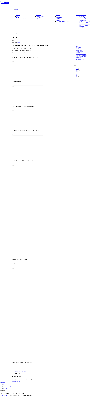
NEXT (24, 371)
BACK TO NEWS (19, 371)
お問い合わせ (59, 17)
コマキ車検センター (83, 27)
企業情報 (58, 18)
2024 (77, 70)
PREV (14, 371)
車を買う (18, 15)
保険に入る (38, 18)
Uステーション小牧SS (83, 22)
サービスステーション (81, 15)
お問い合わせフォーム (17, 381)
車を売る (18, 16)
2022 (77, 72)
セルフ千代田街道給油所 (84, 24)
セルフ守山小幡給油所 (84, 25)
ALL (77, 46)
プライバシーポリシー (64, 21)
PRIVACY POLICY (4, 395)
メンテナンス (39, 17)
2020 (77, 74)
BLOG (18, 42)
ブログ (57, 16)
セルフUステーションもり (84, 21)
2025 (77, 69)
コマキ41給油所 (82, 18)
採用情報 (58, 20)
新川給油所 (81, 16)
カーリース (18, 17)
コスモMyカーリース (23, 18)
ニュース (58, 15)
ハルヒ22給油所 (82, 20)
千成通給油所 (82, 17)
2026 (77, 67)
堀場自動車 (81, 26)
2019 (77, 75)
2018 (77, 76)
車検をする (38, 15)
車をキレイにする (40, 16)
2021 (77, 73)
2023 (77, 71)
